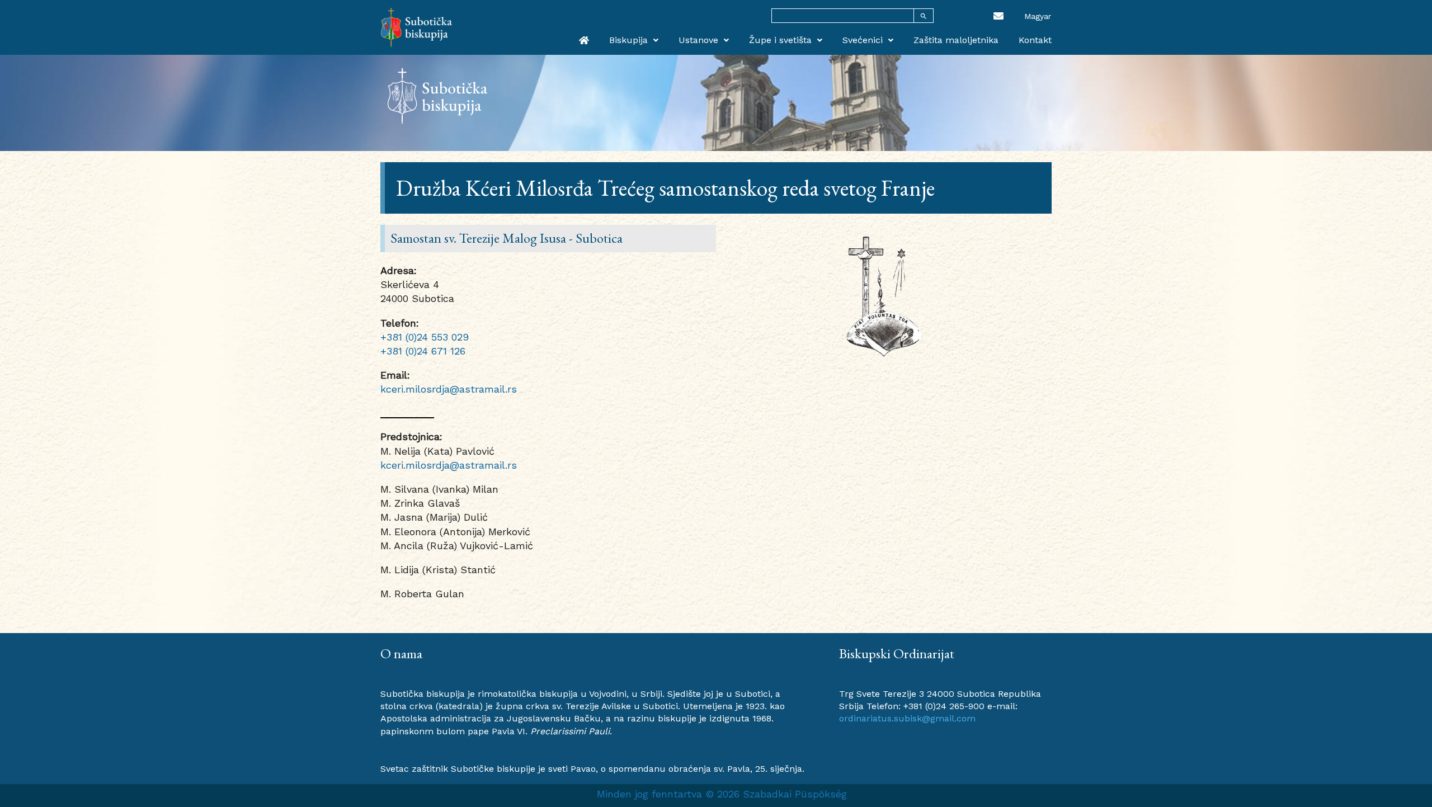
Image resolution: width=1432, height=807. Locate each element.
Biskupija (628, 40)
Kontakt (1035, 40)
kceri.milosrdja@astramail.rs (448, 389)
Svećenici (862, 40)
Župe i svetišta (780, 40)
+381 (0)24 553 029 (424, 337)
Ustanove (698, 40)
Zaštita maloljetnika (955, 40)
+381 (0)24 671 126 (422, 351)
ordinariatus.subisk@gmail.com (907, 718)
